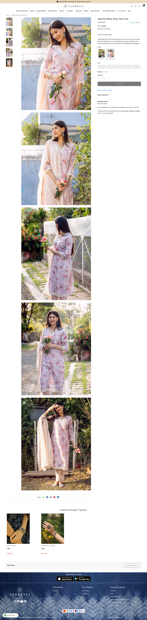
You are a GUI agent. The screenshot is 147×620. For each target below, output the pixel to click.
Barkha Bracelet (11, 546)
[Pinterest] (25, 601)
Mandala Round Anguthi (48, 546)
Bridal (86, 11)
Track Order (114, 605)
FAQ (112, 593)
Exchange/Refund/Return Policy (120, 599)
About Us (55, 591)
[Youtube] (22, 602)
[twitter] (51, 497)
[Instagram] (15, 601)
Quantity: (100, 75)
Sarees (32, 11)
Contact (113, 591)
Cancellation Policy (116, 602)
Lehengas (70, 11)
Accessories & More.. (108, 11)
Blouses (61, 11)
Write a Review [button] (131, 565)
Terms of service (42, 617)
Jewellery (78, 11)
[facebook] (47, 497)
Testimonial (85, 593)
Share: (39, 497)
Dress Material (95, 11)
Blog (129, 11)
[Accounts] (139, 6)
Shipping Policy (115, 596)
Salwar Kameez (41, 11)
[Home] (74, 6)
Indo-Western (52, 11)
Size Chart (105, 72)
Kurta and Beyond (21, 11)
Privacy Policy (52, 617)
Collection (121, 11)
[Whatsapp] (43, 497)
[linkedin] (58, 497)
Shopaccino (118, 617)
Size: (99, 63)
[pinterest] (54, 497)
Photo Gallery (86, 591)
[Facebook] (18, 601)
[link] (132, 6)
